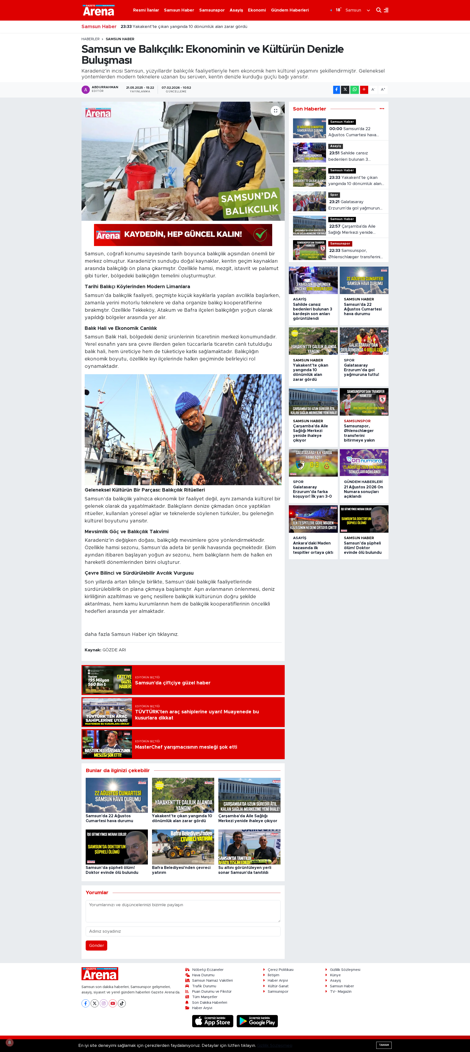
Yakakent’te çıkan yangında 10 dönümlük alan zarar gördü (184, 27)
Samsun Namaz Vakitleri (212, 980)
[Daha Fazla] (364, 90)
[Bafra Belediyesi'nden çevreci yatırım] (183, 847)
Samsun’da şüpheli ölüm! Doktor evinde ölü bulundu (363, 548)
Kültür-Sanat (278, 986)
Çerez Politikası (281, 970)
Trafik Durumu (204, 986)
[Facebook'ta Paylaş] (336, 90)
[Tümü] (382, 109)
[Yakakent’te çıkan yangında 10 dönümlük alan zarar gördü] (183, 795)
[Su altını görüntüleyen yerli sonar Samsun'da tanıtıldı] (249, 847)
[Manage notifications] (9, 1042)
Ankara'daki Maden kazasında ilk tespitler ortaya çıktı (313, 548)
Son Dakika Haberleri (209, 1002)
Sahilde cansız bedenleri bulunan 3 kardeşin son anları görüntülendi (348, 156)
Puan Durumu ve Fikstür (212, 991)
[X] (95, 1003)
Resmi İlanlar (146, 10)
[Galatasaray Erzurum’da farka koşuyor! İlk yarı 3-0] (313, 463)
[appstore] (213, 1021)
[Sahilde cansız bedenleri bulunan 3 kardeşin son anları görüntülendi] (313, 280)
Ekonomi (257, 10)
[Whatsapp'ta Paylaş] (354, 90)
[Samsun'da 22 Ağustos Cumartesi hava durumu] (117, 795)
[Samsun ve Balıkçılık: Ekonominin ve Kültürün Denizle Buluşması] (183, 161)
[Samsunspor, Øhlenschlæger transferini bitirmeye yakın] (364, 402)
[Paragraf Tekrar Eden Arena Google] (183, 234)
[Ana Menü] (384, 10)
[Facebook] (86, 1003)
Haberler (91, 39)
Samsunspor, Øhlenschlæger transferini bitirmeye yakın (354, 254)
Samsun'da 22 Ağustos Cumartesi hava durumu (352, 132)
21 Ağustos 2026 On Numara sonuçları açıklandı (363, 491)
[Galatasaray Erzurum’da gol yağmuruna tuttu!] (364, 341)
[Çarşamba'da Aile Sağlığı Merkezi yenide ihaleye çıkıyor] (249, 795)
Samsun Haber (179, 10)
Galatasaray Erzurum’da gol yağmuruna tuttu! (355, 205)
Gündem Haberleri (290, 10)
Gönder (96, 945)
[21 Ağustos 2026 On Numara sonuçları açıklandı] (364, 463)
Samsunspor (212, 10)
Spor (334, 195)
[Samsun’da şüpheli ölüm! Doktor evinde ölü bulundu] (117, 847)
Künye (335, 975)
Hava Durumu (203, 975)
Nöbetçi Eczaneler (207, 970)
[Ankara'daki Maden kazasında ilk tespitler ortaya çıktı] (313, 519)
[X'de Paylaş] (345, 90)
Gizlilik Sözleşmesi (345, 970)
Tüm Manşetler (204, 997)
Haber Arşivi (202, 1008)
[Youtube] (113, 1003)
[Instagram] (104, 1003)
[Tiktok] (122, 1003)
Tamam (384, 1045)
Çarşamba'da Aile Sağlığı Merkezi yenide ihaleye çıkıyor (352, 230)
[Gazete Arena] (99, 10)
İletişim (273, 975)
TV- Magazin (341, 991)
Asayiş (236, 10)
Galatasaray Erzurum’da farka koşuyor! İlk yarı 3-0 (312, 491)
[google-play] (257, 1021)
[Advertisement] (60, 110)
